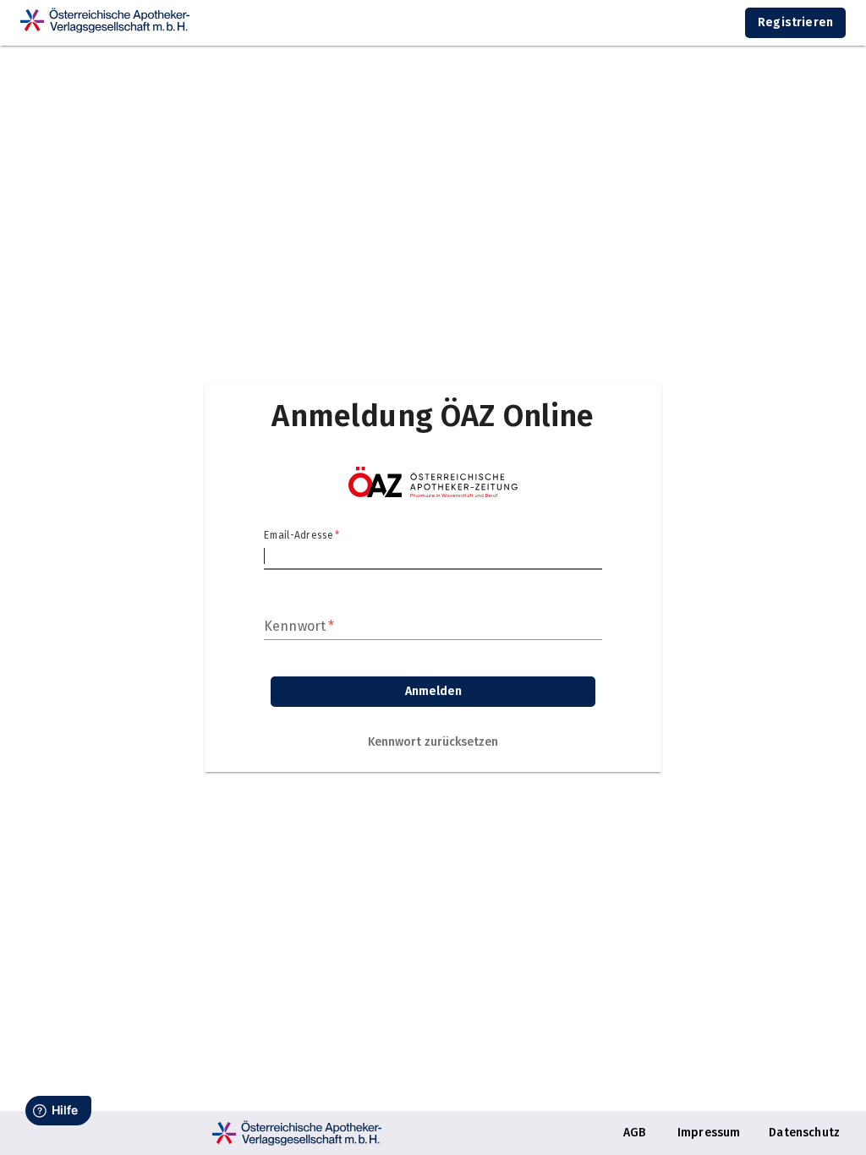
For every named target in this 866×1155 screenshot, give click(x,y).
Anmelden (433, 691)
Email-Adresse (301, 535)
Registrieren (795, 22)
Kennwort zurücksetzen (433, 742)
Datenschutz (804, 1132)
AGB (634, 1132)
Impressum (708, 1132)
